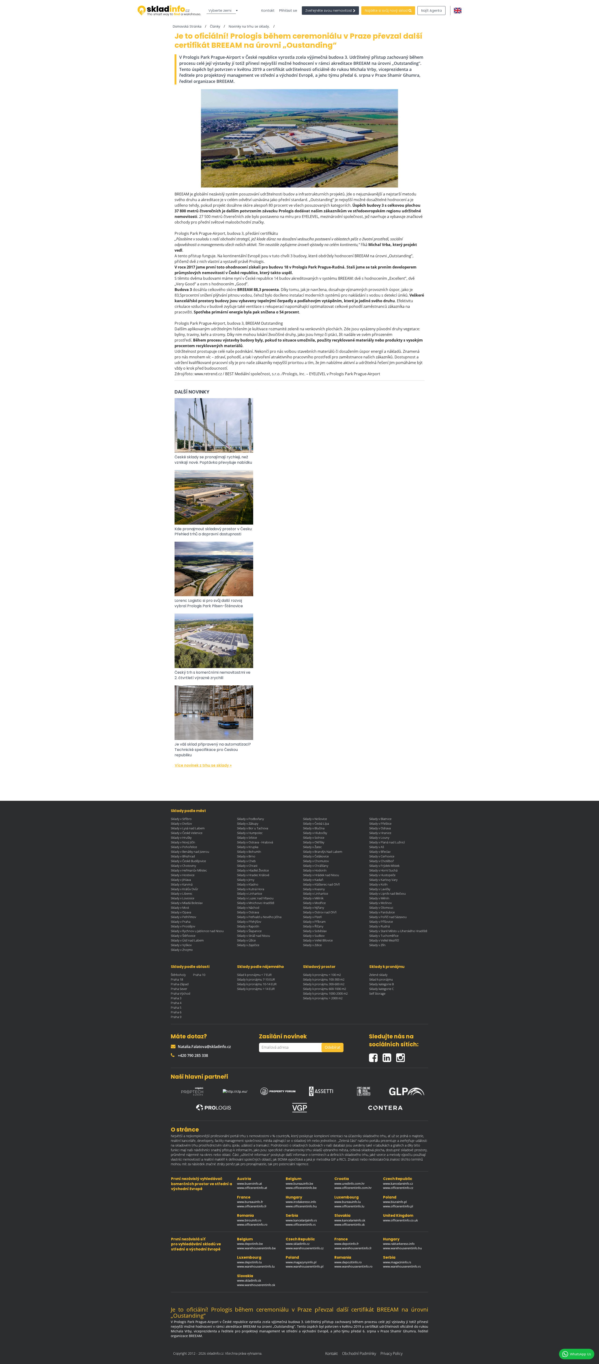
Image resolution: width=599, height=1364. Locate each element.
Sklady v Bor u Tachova (252, 828)
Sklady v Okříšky (313, 842)
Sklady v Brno (246, 856)
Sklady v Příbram (314, 921)
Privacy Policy (391, 1353)
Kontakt (267, 10)
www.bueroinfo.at (249, 1183)
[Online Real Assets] (364, 1090)
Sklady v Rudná (379, 926)
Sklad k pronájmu (381, 979)
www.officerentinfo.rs (301, 1224)
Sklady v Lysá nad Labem (188, 828)
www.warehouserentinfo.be (256, 1248)
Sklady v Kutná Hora (250, 889)
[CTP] (235, 1090)
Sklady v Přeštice (380, 823)
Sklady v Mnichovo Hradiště (255, 903)
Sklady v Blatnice (380, 819)
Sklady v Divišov (181, 823)
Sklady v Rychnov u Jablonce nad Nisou (197, 931)
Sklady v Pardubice (382, 912)
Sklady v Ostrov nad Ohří (319, 912)
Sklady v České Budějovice (188, 861)
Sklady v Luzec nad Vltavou (255, 898)
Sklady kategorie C (381, 989)
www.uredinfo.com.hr (349, 1183)
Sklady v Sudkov (314, 936)
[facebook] (376, 1056)
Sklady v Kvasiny (314, 889)
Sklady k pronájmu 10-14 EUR (257, 984)
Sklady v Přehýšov (249, 921)
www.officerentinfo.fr (252, 1206)
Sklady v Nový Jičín (183, 842)
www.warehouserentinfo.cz (305, 1248)
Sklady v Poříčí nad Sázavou (388, 917)
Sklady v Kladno (247, 884)
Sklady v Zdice (312, 945)
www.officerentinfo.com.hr (353, 1188)
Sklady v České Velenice (186, 833)
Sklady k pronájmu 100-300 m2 (323, 979)
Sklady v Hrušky (181, 837)
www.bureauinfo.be (299, 1183)
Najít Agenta (431, 10)
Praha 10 (199, 975)
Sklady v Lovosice (182, 898)
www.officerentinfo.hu (301, 1206)
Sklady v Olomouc (381, 907)
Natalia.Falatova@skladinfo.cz (204, 1046)
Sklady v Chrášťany (315, 866)
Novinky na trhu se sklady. (249, 26)
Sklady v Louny (379, 837)
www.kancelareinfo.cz (398, 1183)
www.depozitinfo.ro (348, 1262)
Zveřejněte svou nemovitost (329, 10)
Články (215, 26)
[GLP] (407, 1090)
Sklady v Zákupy (247, 823)
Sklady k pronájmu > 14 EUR (256, 989)
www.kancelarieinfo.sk (349, 1220)
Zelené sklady (378, 975)
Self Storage (377, 993)
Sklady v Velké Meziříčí (384, 940)
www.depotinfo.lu (249, 1262)
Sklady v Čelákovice (316, 856)
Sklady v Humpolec (250, 833)
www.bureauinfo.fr (250, 1202)
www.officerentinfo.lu (349, 1206)
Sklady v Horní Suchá (383, 870)
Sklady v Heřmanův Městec (189, 870)
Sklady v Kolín (378, 884)
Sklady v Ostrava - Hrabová (255, 842)
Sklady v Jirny (245, 880)
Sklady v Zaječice (248, 945)
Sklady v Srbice (247, 837)
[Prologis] (214, 1108)
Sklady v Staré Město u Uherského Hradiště (398, 931)
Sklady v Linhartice (249, 893)
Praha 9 (176, 1017)
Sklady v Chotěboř (381, 861)
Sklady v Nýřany (313, 907)
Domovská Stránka (187, 26)
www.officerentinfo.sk (349, 1224)
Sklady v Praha (180, 921)
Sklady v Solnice (313, 837)
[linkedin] (389, 1056)
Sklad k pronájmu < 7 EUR (254, 975)
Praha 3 (176, 998)
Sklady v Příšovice (381, 921)
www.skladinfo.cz (298, 1244)
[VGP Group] (299, 1107)
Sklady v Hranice (380, 833)
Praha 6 (176, 1012)
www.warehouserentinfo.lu (256, 1266)
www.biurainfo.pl (395, 1202)
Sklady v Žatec (312, 847)
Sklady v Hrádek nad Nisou (321, 875)
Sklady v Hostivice (182, 875)
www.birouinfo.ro (249, 1220)
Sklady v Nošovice (315, 819)
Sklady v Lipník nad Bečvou (387, 893)
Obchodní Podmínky (359, 1353)
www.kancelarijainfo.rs (301, 1220)
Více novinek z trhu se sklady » (203, 765)
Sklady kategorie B (381, 984)
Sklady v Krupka (247, 847)
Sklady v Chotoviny (183, 866)
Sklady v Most (180, 907)
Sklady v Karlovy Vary (383, 880)
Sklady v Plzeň (312, 917)
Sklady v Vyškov (181, 945)
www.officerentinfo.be (301, 1188)
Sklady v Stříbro (181, 819)
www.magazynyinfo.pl (301, 1262)
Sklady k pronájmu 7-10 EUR (256, 979)
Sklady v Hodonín (315, 870)
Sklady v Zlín (377, 945)
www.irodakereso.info (301, 1202)
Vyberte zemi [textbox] (219, 10)
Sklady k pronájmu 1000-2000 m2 (325, 993)
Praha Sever (179, 989)
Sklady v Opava (181, 912)
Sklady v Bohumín (249, 851)
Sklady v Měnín (379, 898)
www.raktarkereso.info (399, 1244)
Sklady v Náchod (248, 907)
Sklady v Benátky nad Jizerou (190, 851)
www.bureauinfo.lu (347, 1202)
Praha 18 (177, 979)
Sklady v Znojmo (182, 950)
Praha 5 (176, 1007)
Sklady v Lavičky (379, 889)
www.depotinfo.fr (346, 1244)
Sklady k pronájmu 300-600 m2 (323, 984)
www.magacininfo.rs (397, 1262)
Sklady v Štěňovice (183, 936)
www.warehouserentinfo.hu (402, 1248)
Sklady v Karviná (182, 884)
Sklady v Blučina (314, 828)
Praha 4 (176, 1003)
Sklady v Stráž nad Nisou (253, 936)
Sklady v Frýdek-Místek (384, 866)
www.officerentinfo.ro (252, 1224)
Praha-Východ (180, 993)
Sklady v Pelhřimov (183, 917)
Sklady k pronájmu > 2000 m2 (323, 998)
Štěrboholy (178, 975)
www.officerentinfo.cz (398, 1188)
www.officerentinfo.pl (398, 1206)
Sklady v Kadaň (313, 880)
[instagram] (401, 1056)
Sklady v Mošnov (380, 903)
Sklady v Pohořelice (184, 847)
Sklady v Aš (376, 847)
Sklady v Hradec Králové (253, 875)
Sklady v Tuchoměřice (383, 936)
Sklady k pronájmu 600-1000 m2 (324, 989)
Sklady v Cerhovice (381, 856)
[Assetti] (321, 1090)
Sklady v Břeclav (380, 851)
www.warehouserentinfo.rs (402, 1266)
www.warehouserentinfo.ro (353, 1266)
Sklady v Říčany (313, 926)
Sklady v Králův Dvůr (184, 889)
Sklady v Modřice (314, 903)
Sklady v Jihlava (181, 880)
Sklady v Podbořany (250, 819)
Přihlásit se (288, 10)
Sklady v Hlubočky (315, 833)
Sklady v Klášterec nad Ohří (321, 884)
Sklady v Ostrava (248, 912)
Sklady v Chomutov (316, 861)
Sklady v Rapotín (248, 926)
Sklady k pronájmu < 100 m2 (322, 975)
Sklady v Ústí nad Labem (187, 940)
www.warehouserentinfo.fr (353, 1248)
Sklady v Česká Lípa (316, 823)
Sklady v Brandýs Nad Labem (322, 851)
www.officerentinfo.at (252, 1188)
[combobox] (223, 10)
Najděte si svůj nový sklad (387, 10)
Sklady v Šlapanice (249, 931)
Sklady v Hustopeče (382, 875)
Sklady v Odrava (380, 828)
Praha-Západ (180, 984)
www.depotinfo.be (250, 1244)
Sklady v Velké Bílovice (318, 940)
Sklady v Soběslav (315, 931)
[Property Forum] (278, 1090)
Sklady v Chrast (247, 866)
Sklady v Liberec (181, 893)
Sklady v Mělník (313, 898)
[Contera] (385, 1108)
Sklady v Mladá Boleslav (187, 903)
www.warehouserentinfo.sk (256, 1285)
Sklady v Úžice (246, 940)
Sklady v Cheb (246, 861)
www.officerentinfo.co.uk (400, 1220)
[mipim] (192, 1090)
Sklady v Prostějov (183, 926)
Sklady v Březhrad (183, 856)
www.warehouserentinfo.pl (304, 1266)
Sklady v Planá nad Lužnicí (387, 842)
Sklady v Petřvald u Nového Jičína (259, 917)
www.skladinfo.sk (249, 1280)
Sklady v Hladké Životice (253, 870)
